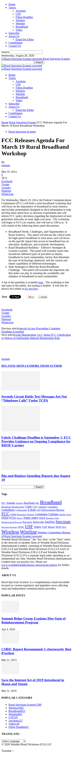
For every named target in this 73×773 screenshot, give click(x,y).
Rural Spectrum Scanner (22, 122)
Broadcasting (18, 507)
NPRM (4, 517)
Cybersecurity (21, 510)
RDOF (42, 518)
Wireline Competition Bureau (54, 532)
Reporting (27, 522)
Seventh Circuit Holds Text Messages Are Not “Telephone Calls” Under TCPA (34, 398)
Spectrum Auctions (9, 527)
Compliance (8, 509)
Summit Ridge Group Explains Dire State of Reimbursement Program (33, 620)
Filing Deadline (24, 17)
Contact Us (15, 45)
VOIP (44, 527)
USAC (21, 526)
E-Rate (32, 509)
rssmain (5, 165)
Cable (28, 506)
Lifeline (53, 514)
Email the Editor (25, 39)
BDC (37, 503)
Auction (19, 503)
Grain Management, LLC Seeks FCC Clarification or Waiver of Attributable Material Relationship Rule (36, 336)
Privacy (20, 518)
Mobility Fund (65, 514)
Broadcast (6, 506)
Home (12, 4)
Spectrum (63, 521)
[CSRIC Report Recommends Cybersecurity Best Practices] (10, 642)
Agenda (10, 502)
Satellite (50, 522)
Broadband (22, 26)
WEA (64, 527)
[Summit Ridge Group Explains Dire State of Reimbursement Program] (10, 611)
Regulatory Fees (52, 518)
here (40, 282)
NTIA (12, 517)
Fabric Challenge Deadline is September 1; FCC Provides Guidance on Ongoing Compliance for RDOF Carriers (36, 441)
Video (19, 29)
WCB (58, 526)
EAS (38, 510)
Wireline (20, 23)
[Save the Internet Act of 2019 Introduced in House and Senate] (10, 673)
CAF (34, 506)
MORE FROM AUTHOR (46, 365)
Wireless (20, 20)
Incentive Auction (26, 514)
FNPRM (13, 515)
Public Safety (31, 517)
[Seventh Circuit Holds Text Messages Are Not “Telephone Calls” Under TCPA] (20, 389)
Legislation (41, 514)
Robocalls (38, 521)
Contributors (16, 42)
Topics (12, 7)
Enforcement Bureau (52, 509)
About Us (14, 36)
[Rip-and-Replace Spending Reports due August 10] (20, 468)
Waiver (51, 526)
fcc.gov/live (31, 288)
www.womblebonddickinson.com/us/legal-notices (29, 564)
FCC (5, 513)
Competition (52, 507)
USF (18, 13)
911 (3, 503)
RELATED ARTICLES (16, 365)
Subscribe (14, 33)
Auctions (21, 10)
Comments (42, 507)
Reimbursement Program (11, 522)
